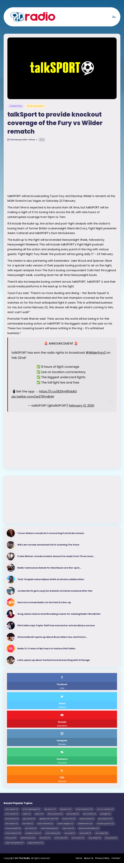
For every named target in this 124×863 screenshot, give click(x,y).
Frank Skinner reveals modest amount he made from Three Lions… (56, 556)
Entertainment (35, 106)
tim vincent (78, 838)
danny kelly (73, 814)
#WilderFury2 (96, 352)
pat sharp (30, 828)
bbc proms (50, 809)
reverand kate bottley (89, 828)
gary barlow (29, 819)
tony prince (111, 838)
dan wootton (89, 814)
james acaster (87, 819)
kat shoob (28, 823)
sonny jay (10, 838)
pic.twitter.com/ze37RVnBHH (32, 396)
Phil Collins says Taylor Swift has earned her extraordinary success (56, 625)
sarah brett (85, 833)
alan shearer (11, 809)
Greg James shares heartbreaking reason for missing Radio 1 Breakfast (58, 613)
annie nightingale (31, 809)
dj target (105, 814)
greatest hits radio (49, 819)
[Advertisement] (62, 168)
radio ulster (68, 828)
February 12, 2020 (81, 405)
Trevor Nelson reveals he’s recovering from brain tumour (50, 533)
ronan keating (53, 833)
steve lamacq (28, 838)
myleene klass (85, 823)
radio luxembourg (49, 828)
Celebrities (16, 106)
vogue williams (35, 843)
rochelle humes (33, 833)
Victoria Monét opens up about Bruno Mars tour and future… (52, 637)
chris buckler (11, 814)
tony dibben (95, 838)
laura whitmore (45, 823)
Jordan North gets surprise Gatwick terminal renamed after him (54, 590)
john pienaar (11, 823)
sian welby (102, 833)
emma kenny (11, 819)
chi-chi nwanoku (105, 809)
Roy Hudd (70, 833)
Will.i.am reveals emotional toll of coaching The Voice (48, 544)
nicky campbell (13, 828)
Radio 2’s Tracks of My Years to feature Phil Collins (46, 648)
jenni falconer (105, 819)
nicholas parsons (105, 823)
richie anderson (13, 833)
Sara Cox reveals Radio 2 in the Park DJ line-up (44, 602)
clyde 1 (26, 814)
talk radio (45, 838)
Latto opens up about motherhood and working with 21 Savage (53, 660)
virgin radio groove (14, 843)
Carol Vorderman (84, 809)
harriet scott (68, 819)
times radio (61, 838)
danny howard (55, 814)
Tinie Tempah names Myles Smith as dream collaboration (50, 579)
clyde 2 (39, 814)
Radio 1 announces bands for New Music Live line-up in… (49, 567)
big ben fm (65, 809)
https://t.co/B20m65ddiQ (58, 391)
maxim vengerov (65, 823)
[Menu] (113, 17)
